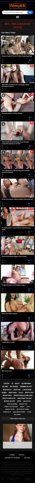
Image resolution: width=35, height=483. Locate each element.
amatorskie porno (19, 412)
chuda (29, 412)
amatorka (13, 393)
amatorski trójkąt (24, 398)
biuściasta (7, 390)
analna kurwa (12, 404)
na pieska (14, 387)
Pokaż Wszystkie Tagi (17, 418)
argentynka (7, 395)
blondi (5, 387)
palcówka (17, 414)
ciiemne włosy (26, 387)
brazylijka (29, 392)
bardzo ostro (10, 409)
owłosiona (27, 401)
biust (17, 383)
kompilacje (7, 412)
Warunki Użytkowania (12, 458)
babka (4, 393)
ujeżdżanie (27, 390)
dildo (21, 393)
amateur (17, 390)
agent (22, 406)
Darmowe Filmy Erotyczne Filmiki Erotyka (14, 479)
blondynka (26, 383)
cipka (19, 401)
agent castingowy (11, 406)
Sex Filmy (27, 458)
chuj (28, 406)
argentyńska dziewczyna (23, 395)
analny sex (23, 404)
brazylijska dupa (9, 398)
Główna (12, 455)
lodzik (6, 383)
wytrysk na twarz (23, 409)
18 (12, 383)
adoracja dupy (9, 401)
